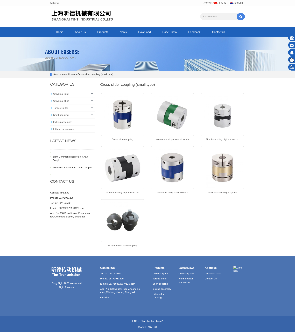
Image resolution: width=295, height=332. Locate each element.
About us (80, 32)
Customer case (213, 273)
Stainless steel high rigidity (222, 192)
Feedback (194, 32)
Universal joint (60, 93)
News (123, 32)
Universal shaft (61, 100)
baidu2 (159, 321)
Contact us (218, 32)
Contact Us (211, 278)
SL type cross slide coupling (122, 245)
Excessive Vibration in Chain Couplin (72, 167)
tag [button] (155, 326)
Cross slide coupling (122, 139)
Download (144, 32)
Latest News (186, 267)
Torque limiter (60, 108)
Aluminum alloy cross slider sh (172, 139)
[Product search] (241, 16)
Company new (186, 273)
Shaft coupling (61, 115)
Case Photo (169, 32)
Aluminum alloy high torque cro (222, 139)
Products (102, 32)
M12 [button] (150, 326)
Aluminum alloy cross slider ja (172, 192)
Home (59, 32)
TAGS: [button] (141, 326)
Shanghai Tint (147, 321)
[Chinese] (220, 3)
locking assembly (62, 122)
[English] (236, 3)
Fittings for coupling (63, 129)
